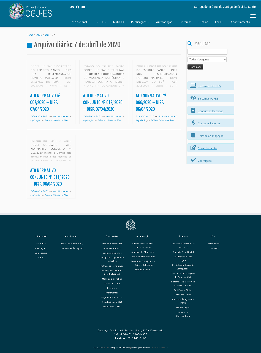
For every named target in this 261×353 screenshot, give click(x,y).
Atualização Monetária (142, 251)
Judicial (214, 248)
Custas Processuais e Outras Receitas (143, 245)
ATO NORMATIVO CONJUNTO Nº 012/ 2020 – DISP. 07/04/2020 (103, 102)
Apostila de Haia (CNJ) (72, 243)
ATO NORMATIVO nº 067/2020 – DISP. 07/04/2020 (45, 102)
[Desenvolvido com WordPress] (130, 347)
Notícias (118, 22)
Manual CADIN (142, 269)
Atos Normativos (61, 116)
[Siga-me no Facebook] (78, 7)
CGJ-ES (106, 347)
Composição (40, 252)
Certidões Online (182, 294)
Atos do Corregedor (112, 243)
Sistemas (185, 22)
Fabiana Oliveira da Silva (56, 120)
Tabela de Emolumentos (142, 256)
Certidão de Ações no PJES (183, 301)
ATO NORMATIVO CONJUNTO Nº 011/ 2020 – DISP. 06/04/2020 (50, 177)
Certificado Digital (183, 290)
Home (30, 35)
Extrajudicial (214, 243)
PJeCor (203, 22)
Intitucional (41, 236)
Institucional (79, 22)
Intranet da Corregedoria (183, 314)
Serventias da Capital (72, 248)
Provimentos (111, 292)
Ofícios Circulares (112, 283)
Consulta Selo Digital (183, 251)
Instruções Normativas (111, 265)
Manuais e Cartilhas (112, 278)
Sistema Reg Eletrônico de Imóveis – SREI (183, 283)
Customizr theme (159, 347)
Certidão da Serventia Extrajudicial (183, 266)
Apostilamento (241, 22)
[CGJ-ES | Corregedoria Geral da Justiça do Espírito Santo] (30, 11)
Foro (218, 22)
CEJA (100, 22)
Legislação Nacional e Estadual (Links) (112, 272)
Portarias (112, 288)
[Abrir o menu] (253, 16)
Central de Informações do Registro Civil (183, 275)
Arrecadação (164, 22)
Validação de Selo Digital (183, 258)
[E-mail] (73, 7)
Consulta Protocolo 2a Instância (183, 245)
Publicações (139, 22)
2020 (39, 35)
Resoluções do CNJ (112, 301)
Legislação (35, 120)
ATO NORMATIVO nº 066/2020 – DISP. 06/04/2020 (151, 102)
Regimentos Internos (112, 297)
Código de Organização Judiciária (112, 259)
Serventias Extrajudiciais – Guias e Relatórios (142, 263)
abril (47, 35)
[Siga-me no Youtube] (84, 7)
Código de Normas (112, 252)
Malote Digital (183, 307)
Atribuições (41, 248)
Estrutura (41, 243)
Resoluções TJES (112, 306)
